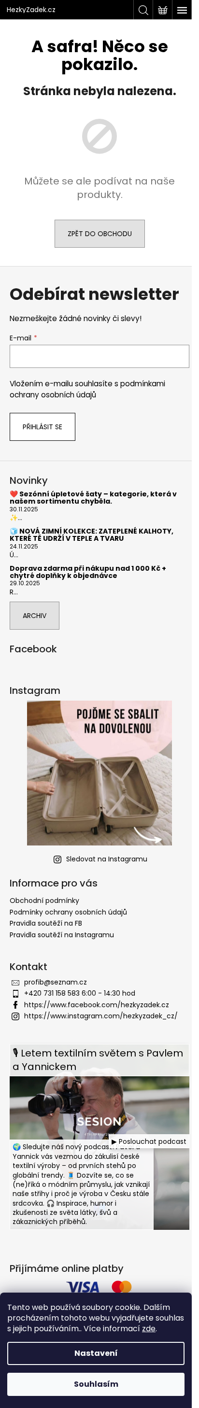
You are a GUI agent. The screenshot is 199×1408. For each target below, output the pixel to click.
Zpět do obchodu (100, 234)
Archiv (34, 615)
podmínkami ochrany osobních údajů (87, 389)
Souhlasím (96, 1384)
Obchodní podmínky (44, 900)
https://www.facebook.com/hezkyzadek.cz (96, 1005)
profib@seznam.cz (55, 982)
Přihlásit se (42, 427)
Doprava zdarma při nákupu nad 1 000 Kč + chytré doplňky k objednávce (88, 572)
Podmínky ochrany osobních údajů (68, 912)
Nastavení (96, 1353)
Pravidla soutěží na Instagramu (62, 935)
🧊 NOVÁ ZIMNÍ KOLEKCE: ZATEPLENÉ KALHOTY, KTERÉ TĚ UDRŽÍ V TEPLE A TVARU (91, 535)
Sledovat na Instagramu (106, 859)
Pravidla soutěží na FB (46, 923)
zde (149, 1328)
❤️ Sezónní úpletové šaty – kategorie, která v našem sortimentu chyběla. (93, 498)
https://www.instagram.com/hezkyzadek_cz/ (101, 1016)
